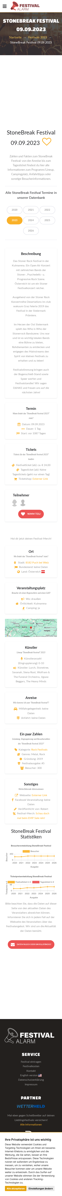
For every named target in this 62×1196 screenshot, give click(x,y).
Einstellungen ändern (41, 1188)
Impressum (31, 1084)
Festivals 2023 (37, 37)
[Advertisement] (31, 88)
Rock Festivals (39, 749)
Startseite (15, 37)
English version (29, 1075)
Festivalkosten (31, 1066)
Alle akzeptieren (16, 1188)
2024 (31, 220)
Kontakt (31, 1071)
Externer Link (40, 479)
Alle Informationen (31, 1124)
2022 (47, 210)
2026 (31, 231)
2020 (15, 210)
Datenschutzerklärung (31, 1080)
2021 (31, 210)
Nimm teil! (34, 514)
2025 (47, 220)
